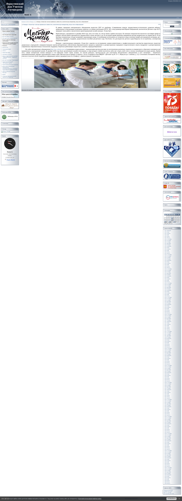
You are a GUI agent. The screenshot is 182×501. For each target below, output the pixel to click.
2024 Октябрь (167, 452)
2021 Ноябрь (167, 402)
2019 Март (166, 357)
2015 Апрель (167, 293)
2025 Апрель (167, 460)
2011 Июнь (167, 236)
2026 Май (166, 479)
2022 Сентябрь (168, 416)
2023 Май (166, 427)
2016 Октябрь (167, 315)
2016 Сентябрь (168, 314)
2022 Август (167, 415)
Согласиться (171, 498)
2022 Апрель (167, 409)
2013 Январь (167, 259)
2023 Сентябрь (168, 433)
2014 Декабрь (167, 287)
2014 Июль (167, 281)
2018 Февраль (167, 338)
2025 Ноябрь (167, 470)
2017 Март (166, 322)
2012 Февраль (167, 246)
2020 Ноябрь (167, 385)
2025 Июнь (167, 463)
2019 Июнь (167, 361)
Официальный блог (168, 490)
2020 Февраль (167, 372)
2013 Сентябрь (168, 268)
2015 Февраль (167, 290)
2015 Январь (167, 288)
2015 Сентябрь (168, 297)
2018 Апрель (167, 341)
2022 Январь (167, 405)
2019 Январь (167, 354)
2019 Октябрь (167, 366)
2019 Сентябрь (168, 365)
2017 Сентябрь (168, 331)
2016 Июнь (167, 310)
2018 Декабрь (167, 352)
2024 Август (167, 449)
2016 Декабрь (167, 318)
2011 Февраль (167, 230)
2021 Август (167, 398)
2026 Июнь (167, 480)
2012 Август (167, 253)
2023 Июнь (167, 429)
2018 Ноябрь (167, 351)
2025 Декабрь (167, 472)
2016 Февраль (167, 304)
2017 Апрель (167, 324)
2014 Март (166, 277)
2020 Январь (167, 371)
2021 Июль (167, 396)
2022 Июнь (167, 412)
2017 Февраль (167, 321)
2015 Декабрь (167, 301)
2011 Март (166, 232)
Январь (31, 21)
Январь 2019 (176, 212)
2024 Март (166, 442)
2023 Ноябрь (167, 436)
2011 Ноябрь (167, 242)
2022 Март (166, 408)
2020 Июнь (167, 378)
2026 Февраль (167, 474)
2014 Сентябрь (168, 283)
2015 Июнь (167, 295)
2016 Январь (167, 303)
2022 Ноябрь (167, 419)
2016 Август (167, 312)
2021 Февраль (167, 389)
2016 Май (166, 308)
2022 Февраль (167, 406)
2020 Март (166, 374)
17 (172, 220)
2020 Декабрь (167, 386)
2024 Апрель (167, 443)
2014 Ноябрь (167, 286)
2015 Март (166, 291)
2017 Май (166, 325)
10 (172, 218)
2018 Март (166, 339)
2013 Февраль (167, 260)
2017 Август (167, 330)
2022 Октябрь (167, 418)
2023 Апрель (167, 426)
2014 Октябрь (167, 284)
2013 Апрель (167, 263)
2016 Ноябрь (167, 317)
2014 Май (166, 280)
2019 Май (166, 359)
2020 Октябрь (167, 383)
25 (174, 221)
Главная (27, 14)
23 (169, 221)
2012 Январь (167, 244)
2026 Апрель (167, 477)
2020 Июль (167, 379)
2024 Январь (167, 439)
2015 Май (166, 294)
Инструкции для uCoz (169, 493)
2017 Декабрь (167, 335)
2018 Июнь (167, 344)
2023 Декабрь (167, 437)
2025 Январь (167, 456)
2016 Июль (167, 311)
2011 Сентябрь (168, 239)
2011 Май (166, 234)
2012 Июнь (167, 251)
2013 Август (167, 267)
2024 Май (166, 445)
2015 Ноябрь (167, 300)
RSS (178, 17)
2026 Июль (167, 481)
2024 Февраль (167, 440)
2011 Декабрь (167, 243)
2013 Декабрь (167, 273)
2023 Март (166, 425)
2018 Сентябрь (168, 348)
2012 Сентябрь (168, 254)
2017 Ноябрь (167, 334)
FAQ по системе (167, 492)
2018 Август (167, 347)
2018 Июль (167, 345)
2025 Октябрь (167, 469)
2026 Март (166, 476)
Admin (34, 90)
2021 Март (166, 391)
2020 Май (166, 376)
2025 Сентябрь (168, 467)
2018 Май (166, 342)
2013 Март (166, 261)
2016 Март (166, 305)
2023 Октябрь (167, 435)
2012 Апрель (167, 249)
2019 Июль (167, 362)
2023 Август (167, 432)
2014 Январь (167, 274)
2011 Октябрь (167, 240)
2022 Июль (167, 413)
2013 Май (166, 264)
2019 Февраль (167, 355)
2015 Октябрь (167, 298)
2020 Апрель (167, 375)
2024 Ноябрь (167, 453)
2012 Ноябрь (167, 257)
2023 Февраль (167, 423)
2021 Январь (167, 388)
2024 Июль (167, 447)
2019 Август (167, 364)
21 (35, 21)
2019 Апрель (167, 358)
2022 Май (166, 410)
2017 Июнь (167, 327)
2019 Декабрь (167, 369)
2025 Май (166, 462)
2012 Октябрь (167, 256)
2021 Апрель (167, 392)
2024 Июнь (167, 446)
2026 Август (167, 483)
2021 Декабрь (167, 403)
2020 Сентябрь (168, 382)
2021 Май (166, 393)
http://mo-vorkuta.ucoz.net (59, 49)
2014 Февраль (167, 276)
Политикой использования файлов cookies (89, 498)
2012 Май (166, 250)
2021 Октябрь (167, 401)
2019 (27, 21)
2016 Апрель (167, 307)
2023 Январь (167, 422)
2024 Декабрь (167, 454)
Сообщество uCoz (168, 491)
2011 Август (167, 237)
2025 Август (167, 466)
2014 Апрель (167, 278)
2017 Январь (167, 320)
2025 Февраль (167, 457)
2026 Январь (167, 473)
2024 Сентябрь (168, 450)
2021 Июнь (167, 395)
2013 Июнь (167, 266)
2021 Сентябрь (168, 399)
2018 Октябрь (167, 349)
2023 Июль (167, 430)
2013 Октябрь (167, 270)
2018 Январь (167, 337)
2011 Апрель (167, 233)
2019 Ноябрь (167, 368)
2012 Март (166, 247)
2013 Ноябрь (167, 271)
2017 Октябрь (167, 332)
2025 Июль (167, 464)
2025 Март (166, 459)
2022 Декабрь (167, 420)
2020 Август (167, 381)
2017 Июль (167, 328)
